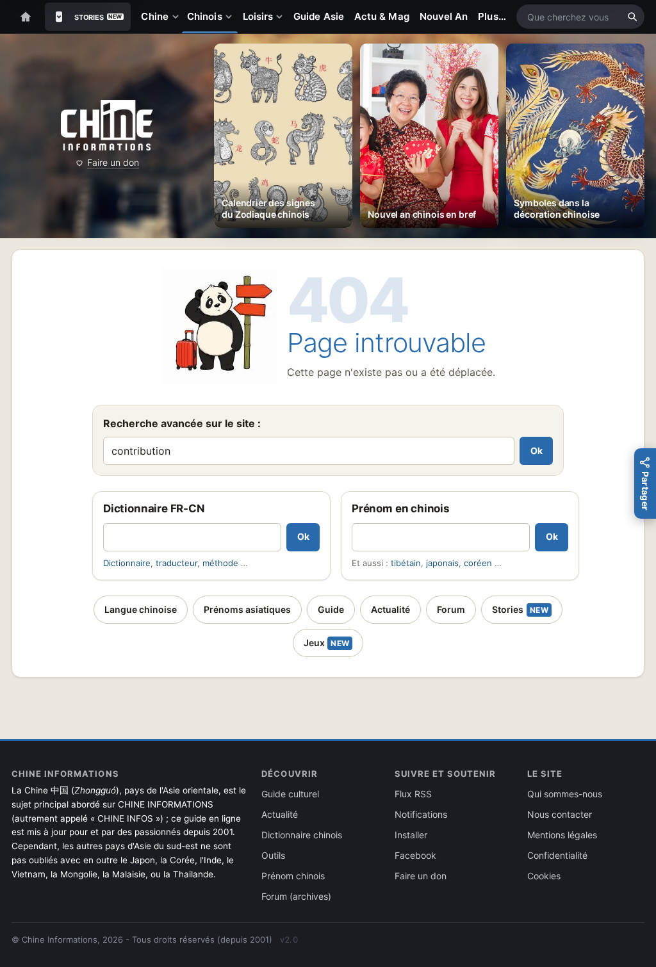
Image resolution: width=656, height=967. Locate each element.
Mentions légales (562, 834)
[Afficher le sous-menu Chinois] (231, 16)
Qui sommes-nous (564, 793)
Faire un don (113, 162)
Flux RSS (413, 793)
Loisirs (258, 16)
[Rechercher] (632, 16)
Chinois (204, 16)
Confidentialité (557, 855)
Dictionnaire (127, 563)
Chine (154, 16)
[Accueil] (26, 17)
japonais (442, 563)
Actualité (390, 609)
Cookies (544, 875)
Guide (331, 609)
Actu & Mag (381, 16)
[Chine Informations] (106, 125)
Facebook (415, 855)
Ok (536, 450)
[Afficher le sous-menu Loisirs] (281, 16)
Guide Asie (318, 16)
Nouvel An (444, 16)
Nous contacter (559, 814)
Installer (411, 834)
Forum (451, 609)
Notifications (421, 814)
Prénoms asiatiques (247, 609)
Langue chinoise (140, 609)
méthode (220, 563)
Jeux (327, 642)
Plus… (491, 16)
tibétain (406, 563)
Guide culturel (290, 793)
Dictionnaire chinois (301, 834)
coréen (478, 563)
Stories (520, 609)
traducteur (176, 563)
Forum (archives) (296, 896)
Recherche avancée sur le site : (182, 423)
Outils (273, 855)
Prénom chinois (293, 875)
